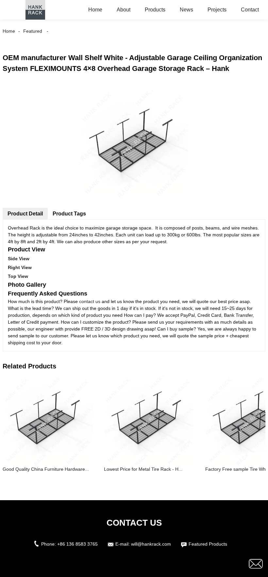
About (123, 9)
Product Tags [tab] (69, 213)
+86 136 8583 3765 (77, 544)
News (186, 9)
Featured (32, 31)
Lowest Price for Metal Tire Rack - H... (143, 469)
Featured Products (208, 544)
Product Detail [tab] (25, 213)
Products (155, 9)
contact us (89, 301)
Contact (250, 9)
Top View (18, 276)
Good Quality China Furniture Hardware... (46, 469)
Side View (18, 258)
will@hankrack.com (151, 544)
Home (95, 9)
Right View (20, 267)
